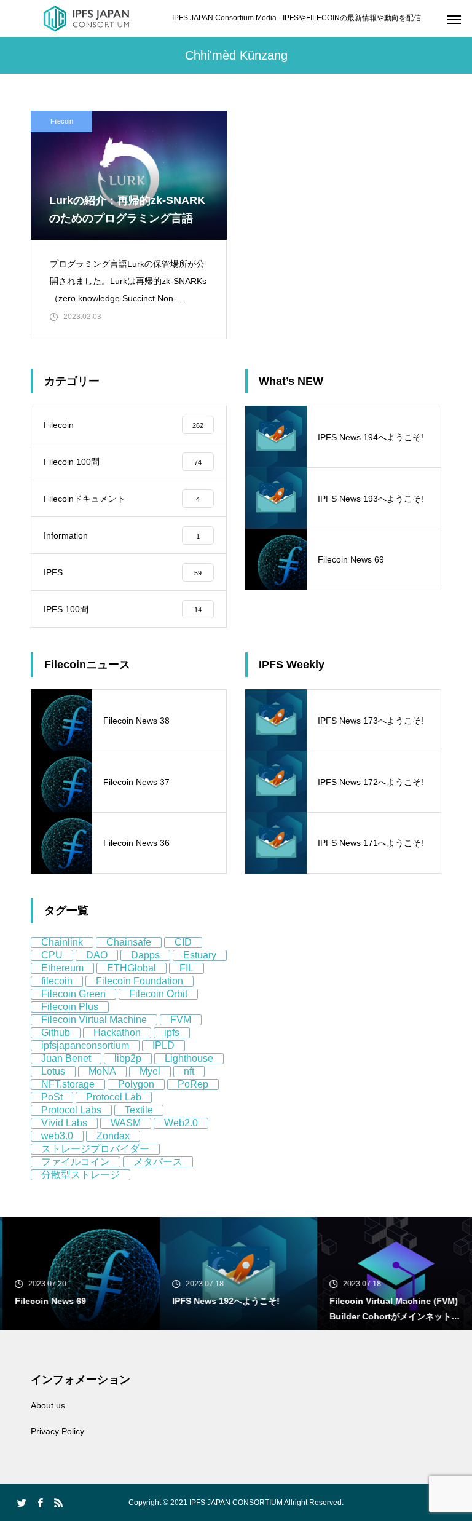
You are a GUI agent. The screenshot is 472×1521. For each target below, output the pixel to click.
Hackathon (117, 1032)
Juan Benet (66, 1058)
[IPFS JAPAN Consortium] (86, 18)
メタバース (158, 1161)
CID (183, 942)
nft (189, 1071)
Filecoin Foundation (139, 981)
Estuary (199, 955)
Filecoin (61, 121)
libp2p (127, 1058)
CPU (52, 955)
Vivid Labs (64, 1123)
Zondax (113, 1136)
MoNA (102, 1071)
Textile (139, 1110)
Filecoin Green (73, 994)
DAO (97, 955)
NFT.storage (68, 1084)
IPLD (163, 1045)
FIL (186, 968)
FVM (180, 1019)
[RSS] (58, 1502)
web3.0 (57, 1136)
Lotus (53, 1071)
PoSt (52, 1097)
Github (55, 1032)
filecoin (57, 981)
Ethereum (62, 968)
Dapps (145, 955)
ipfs (171, 1032)
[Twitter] (21, 1502)
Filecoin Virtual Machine (94, 1019)
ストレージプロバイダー (95, 1149)
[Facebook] (40, 1502)
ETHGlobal (131, 968)
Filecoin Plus (69, 1006)
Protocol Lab (113, 1097)
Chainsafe (128, 942)
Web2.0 (181, 1123)
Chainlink (62, 942)
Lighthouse (189, 1058)
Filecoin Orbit (158, 994)
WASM (126, 1123)
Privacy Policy (57, 1431)
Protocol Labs (71, 1110)
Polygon (136, 1084)
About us (48, 1405)
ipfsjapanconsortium (85, 1045)
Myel (150, 1071)
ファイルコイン (75, 1161)
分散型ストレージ (80, 1174)
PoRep (193, 1084)
